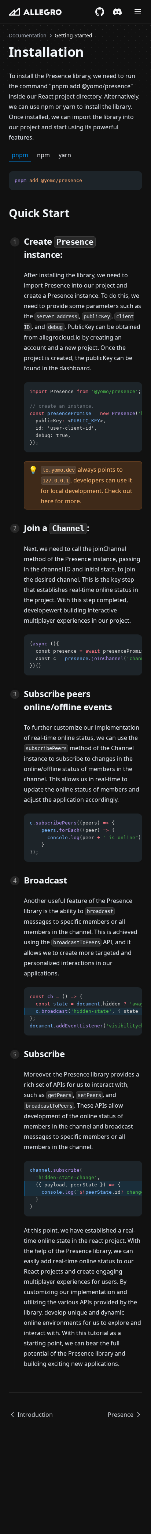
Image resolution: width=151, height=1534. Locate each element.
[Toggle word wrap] (120, 180)
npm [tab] (43, 155)
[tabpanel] (75, 176)
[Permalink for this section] (76, 213)
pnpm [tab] (20, 155)
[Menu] (137, 11)
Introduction (35, 1415)
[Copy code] (132, 180)
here (47, 501)
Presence (120, 1415)
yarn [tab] (65, 155)
